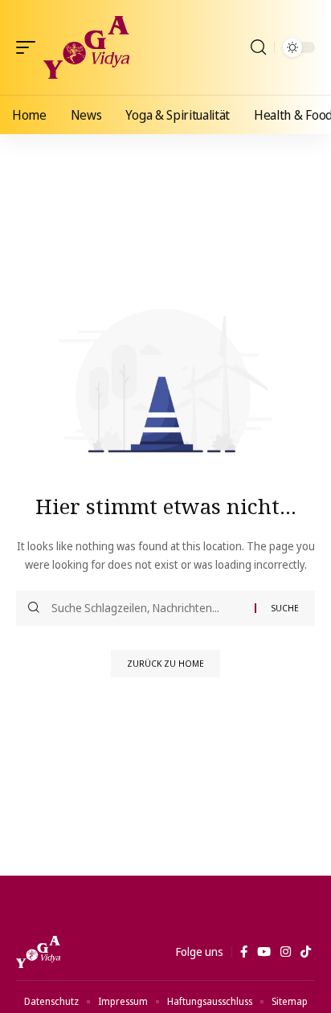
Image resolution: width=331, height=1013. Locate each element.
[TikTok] (305, 952)
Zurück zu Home (165, 663)
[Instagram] (285, 952)
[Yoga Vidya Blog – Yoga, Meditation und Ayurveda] (38, 952)
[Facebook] (243, 952)
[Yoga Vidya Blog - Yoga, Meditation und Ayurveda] (86, 47)
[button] (29, 47)
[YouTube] (264, 952)
